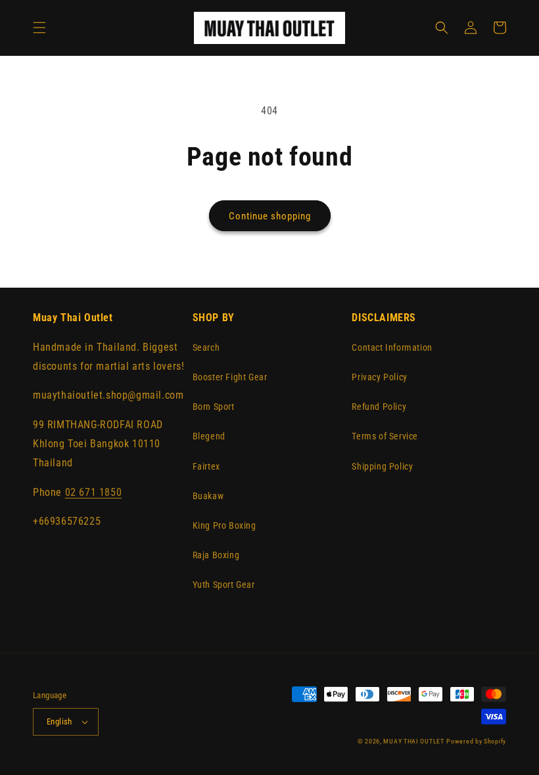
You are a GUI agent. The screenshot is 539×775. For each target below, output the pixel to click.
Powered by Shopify (476, 741)
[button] (39, 27)
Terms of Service (385, 436)
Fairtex (206, 466)
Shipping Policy (382, 466)
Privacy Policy (379, 377)
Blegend (209, 436)
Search (206, 347)
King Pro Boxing (224, 525)
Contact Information (392, 347)
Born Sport (214, 406)
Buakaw (208, 496)
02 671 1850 (93, 492)
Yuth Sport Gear (224, 584)
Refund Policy (379, 406)
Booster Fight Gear (230, 377)
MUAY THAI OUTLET (413, 741)
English (59, 721)
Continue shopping (270, 216)
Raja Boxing (216, 555)
